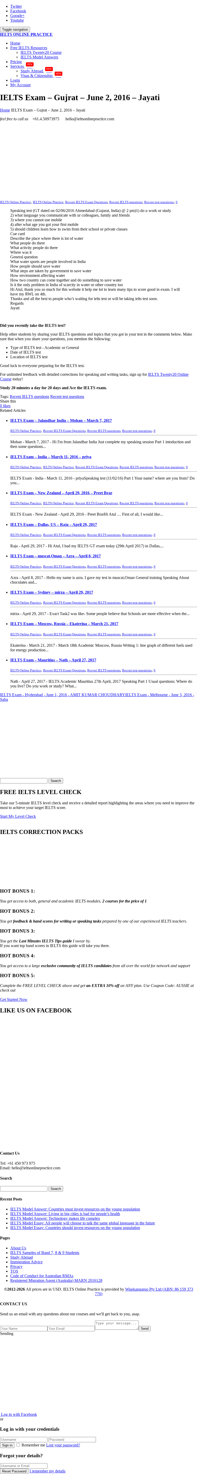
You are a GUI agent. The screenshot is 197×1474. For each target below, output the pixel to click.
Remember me (33, 1445)
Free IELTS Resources (28, 48)
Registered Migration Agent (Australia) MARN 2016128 (56, 1280)
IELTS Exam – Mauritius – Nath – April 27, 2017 (53, 660)
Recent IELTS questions (126, 202)
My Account (20, 85)
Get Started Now (13, 999)
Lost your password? (63, 1445)
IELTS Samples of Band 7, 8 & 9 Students (44, 1252)
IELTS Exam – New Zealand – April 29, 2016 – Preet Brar (61, 493)
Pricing (16, 61)
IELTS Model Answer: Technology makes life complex (55, 1218)
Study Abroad (36, 71)
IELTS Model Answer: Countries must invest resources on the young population (75, 1209)
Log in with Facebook (18, 1414)
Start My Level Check (18, 816)
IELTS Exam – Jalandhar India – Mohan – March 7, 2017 (61, 420)
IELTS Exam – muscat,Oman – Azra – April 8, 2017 (55, 556)
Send (145, 1329)
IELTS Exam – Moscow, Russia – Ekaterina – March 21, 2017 (64, 623)
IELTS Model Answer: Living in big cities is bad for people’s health (65, 1214)
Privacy (16, 1266)
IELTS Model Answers (39, 57)
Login (15, 80)
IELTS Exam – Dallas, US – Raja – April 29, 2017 (53, 524)
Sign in (7, 1445)
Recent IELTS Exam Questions (86, 202)
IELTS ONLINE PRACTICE (26, 34)
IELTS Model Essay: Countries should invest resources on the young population (75, 1227)
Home (15, 43)
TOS (14, 1271)
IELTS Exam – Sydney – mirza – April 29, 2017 (51, 592)
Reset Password (14, 1471)
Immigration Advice (26, 1262)
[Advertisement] (98, 161)
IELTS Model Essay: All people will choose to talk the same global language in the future (82, 1223)
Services (21, 66)
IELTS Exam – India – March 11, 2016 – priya (50, 457)
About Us (18, 1248)
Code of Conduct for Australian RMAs (41, 1276)
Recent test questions (159, 202)
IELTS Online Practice (48, 202)
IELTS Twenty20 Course (41, 52)
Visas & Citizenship (41, 75)
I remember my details (47, 1471)
